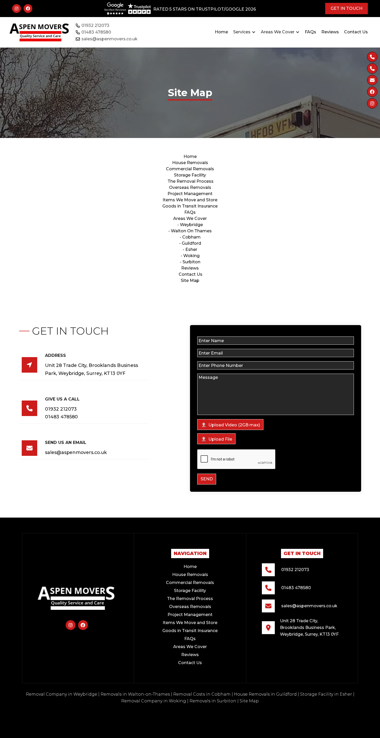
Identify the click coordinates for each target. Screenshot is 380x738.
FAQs (310, 31)
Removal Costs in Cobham (202, 694)
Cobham (191, 237)
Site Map (190, 280)
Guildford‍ (191, 243)
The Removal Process (191, 181)
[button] (244, 32)
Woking (191, 255)
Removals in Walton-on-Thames (135, 694)
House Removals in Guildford (265, 694)
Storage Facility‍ (190, 175)
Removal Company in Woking (153, 700)
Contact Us (356, 31)
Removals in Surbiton (212, 700)
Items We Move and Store (190, 199)
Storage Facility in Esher (326, 694)
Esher (191, 249)
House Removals (190, 162)
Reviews (330, 31)
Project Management (190, 193)
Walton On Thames (191, 230)
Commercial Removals (190, 168)
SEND (207, 478)
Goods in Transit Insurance (190, 206)
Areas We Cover (190, 218)
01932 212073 (95, 25)
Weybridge (191, 224)
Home (221, 31)
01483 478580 (96, 32)
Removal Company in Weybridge (61, 694)
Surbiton (191, 261)
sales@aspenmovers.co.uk (109, 38)
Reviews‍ (190, 268)
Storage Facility (190, 590)
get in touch (346, 8)
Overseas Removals (190, 187)
